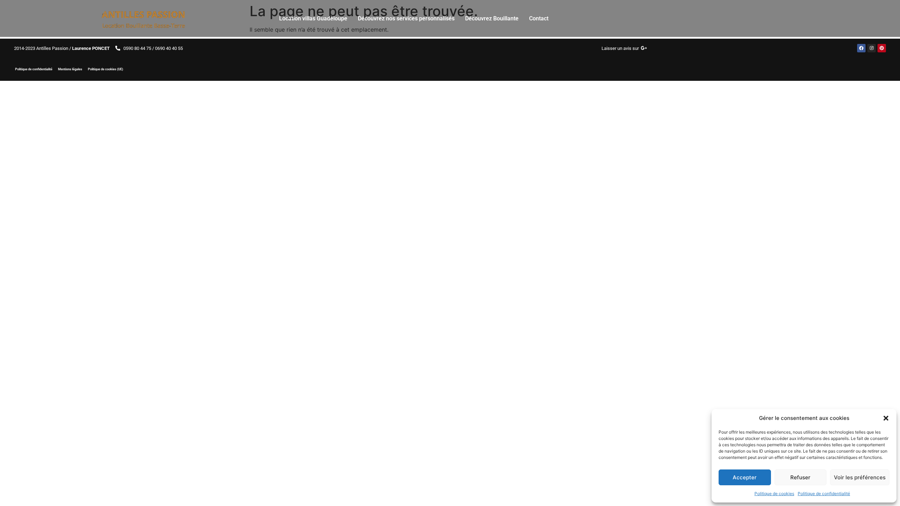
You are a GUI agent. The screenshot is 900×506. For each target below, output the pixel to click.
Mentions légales (70, 69)
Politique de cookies (774, 493)
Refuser (800, 477)
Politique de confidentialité (824, 493)
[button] (885, 418)
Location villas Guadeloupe (313, 18)
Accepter (745, 477)
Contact (538, 18)
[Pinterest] (882, 48)
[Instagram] (871, 48)
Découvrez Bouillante (492, 18)
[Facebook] (861, 48)
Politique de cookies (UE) (105, 69)
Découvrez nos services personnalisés (406, 18)
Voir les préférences (860, 477)
